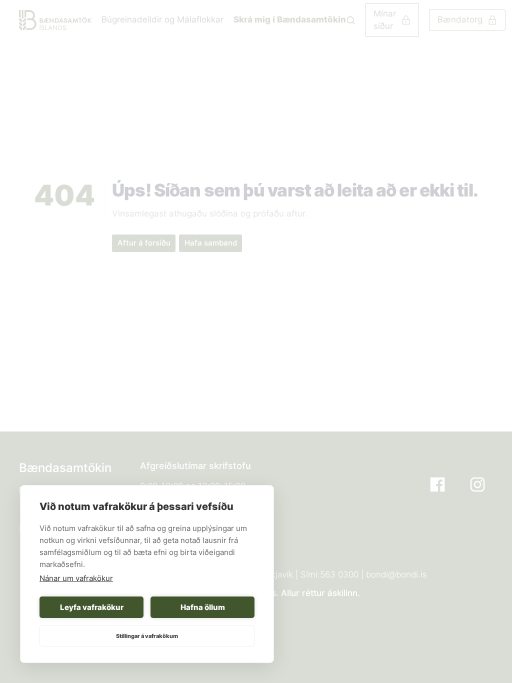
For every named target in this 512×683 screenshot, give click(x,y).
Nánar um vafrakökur (76, 578)
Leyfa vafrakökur (92, 607)
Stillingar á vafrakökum (147, 636)
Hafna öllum (202, 607)
